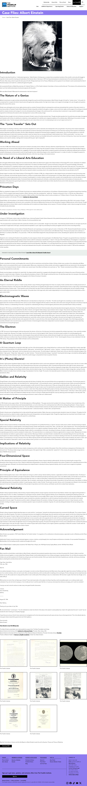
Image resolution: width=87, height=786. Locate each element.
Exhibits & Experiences (47, 6)
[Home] (9, 5)
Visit (37, 6)
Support (81, 6)
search (82, 2)
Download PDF (6, 746)
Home (3, 17)
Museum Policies (5, 780)
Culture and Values (15, 780)
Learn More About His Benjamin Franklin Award (38, 252)
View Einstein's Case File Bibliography (9, 625)
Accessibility (23, 780)
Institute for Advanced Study (30, 197)
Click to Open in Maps (74, 774)
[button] (13, 653)
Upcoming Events (59, 6)
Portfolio (59, 633)
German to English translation (21, 634)
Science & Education (71, 6)
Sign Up (15, 776)
